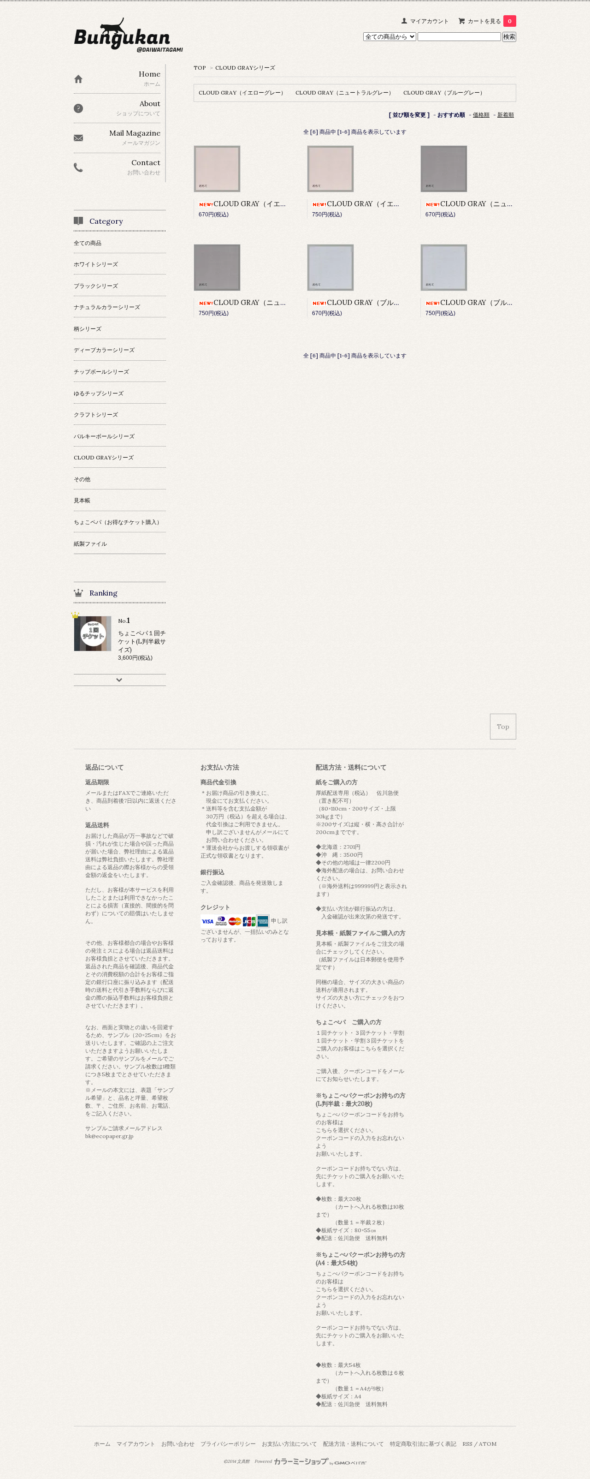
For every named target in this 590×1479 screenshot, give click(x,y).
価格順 (481, 114)
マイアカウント (429, 21)
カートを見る (490, 21)
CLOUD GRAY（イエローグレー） (242, 92)
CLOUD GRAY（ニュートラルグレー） (344, 92)
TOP (200, 67)
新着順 (505, 114)
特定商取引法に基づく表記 (423, 1443)
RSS (467, 1443)
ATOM (487, 1443)
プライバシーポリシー (228, 1443)
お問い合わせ (178, 1443)
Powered (263, 1461)
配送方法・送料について (353, 1443)
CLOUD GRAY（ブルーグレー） (444, 92)
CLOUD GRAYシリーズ (245, 67)
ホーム (102, 1443)
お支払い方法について (289, 1443)
